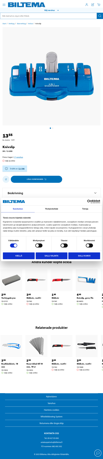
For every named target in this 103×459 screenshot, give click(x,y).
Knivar (30, 23)
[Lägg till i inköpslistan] (6, 179)
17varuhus (18, 157)
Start (4, 23)
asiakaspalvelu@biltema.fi (51, 442)
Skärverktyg (21, 23)
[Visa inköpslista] (93, 5)
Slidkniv (55, 298)
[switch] (38, 245)
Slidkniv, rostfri (34, 298)
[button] (51, 10)
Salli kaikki (84, 256)
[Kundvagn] (99, 5)
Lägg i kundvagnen (35, 179)
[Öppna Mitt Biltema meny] (87, 5)
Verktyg (11, 23)
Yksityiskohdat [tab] (51, 209)
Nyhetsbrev (51, 396)
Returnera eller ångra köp (52, 423)
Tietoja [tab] (85, 209)
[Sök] (100, 16)
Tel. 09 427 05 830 (51, 438)
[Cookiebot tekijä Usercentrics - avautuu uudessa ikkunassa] (89, 201)
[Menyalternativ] (4, 5)
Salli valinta (51, 256)
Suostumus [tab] (18, 209)
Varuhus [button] (51, 403)
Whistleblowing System (51, 416)
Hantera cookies (51, 409)
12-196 (21, 168)
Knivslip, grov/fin (85, 298)
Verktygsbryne (8, 298)
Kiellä (18, 256)
